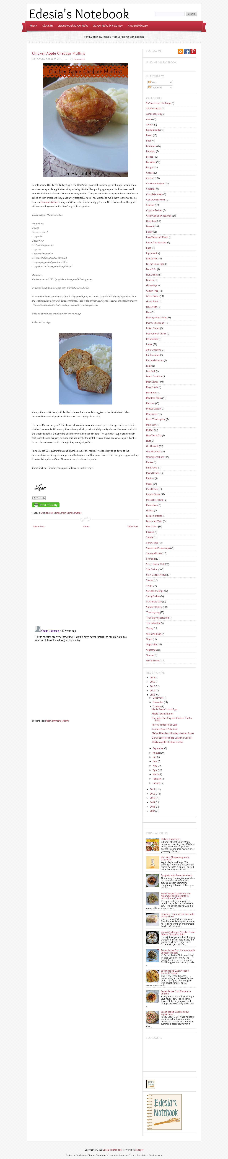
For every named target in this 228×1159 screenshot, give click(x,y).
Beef (148, 140)
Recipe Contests (154, 515)
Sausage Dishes (154, 553)
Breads (149, 156)
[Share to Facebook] (44, 498)
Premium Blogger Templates (133, 1155)
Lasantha (113, 1155)
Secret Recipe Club (155, 564)
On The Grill (152, 446)
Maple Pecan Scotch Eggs (164, 709)
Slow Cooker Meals (156, 574)
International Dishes (156, 333)
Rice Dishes (152, 526)
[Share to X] (40, 498)
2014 (152, 690)
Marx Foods (152, 387)
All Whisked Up (153, 108)
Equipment (151, 253)
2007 (152, 811)
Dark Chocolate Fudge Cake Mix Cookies (172, 737)
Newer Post (39, 526)
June (155, 761)
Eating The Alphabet (156, 242)
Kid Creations (153, 355)
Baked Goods (153, 129)
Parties (149, 462)
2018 (152, 677)
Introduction (152, 339)
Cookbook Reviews (155, 199)
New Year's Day (154, 435)
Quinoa (150, 510)
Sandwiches (152, 542)
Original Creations (155, 456)
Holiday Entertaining (156, 317)
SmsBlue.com (155, 1155)
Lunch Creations (154, 376)
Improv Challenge (155, 322)
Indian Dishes (153, 328)
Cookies (150, 205)
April (155, 770)
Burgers (150, 167)
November (158, 702)
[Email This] (33, 498)
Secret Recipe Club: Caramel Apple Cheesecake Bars (178, 951)
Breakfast (151, 162)
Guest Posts (152, 301)
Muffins (78, 512)
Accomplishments (138, 25)
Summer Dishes (154, 607)
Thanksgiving (153, 612)
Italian (149, 344)
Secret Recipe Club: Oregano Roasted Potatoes (175, 972)
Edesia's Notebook (112, 1149)
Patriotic (150, 478)
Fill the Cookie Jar (155, 263)
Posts (154, 82)
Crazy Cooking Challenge (159, 215)
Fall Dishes (54, 512)
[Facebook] (187, 52)
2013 (152, 694)
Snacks (149, 580)
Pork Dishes (152, 489)
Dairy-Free (151, 221)
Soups (149, 585)
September (158, 748)
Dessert (150, 226)
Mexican (150, 403)
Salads (149, 537)
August (156, 752)
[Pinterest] (193, 52)
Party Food (151, 467)
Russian (150, 531)
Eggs (148, 247)
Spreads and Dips (155, 590)
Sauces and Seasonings (158, 548)
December (158, 697)
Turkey (149, 628)
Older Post (133, 526)
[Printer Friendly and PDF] (85, 505)
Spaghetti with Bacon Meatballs (177, 875)
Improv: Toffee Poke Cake (164, 724)
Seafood (150, 558)
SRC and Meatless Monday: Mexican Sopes (173, 733)
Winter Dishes (153, 660)
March (156, 774)
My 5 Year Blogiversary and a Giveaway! (175, 858)
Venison (150, 655)
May (155, 765)
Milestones (151, 414)
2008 (152, 806)
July (155, 757)
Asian (149, 119)
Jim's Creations (153, 349)
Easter (149, 231)
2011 (152, 793)
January (156, 783)
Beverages (151, 146)
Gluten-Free (152, 290)
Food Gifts (151, 269)
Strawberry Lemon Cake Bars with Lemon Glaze (177, 915)
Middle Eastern (153, 408)
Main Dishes (67, 512)
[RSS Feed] (180, 52)
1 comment (79, 59)
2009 (152, 802)
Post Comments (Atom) (57, 720)
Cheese (150, 172)
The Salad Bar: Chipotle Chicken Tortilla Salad (172, 719)
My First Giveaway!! (170, 839)
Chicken (44, 512)
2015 (152, 686)
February (157, 778)
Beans (149, 135)
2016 (152, 681)
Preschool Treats (154, 499)
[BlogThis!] (37, 498)
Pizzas (149, 483)
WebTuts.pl (81, 1155)
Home (33, 25)
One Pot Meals (153, 451)
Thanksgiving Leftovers (157, 617)
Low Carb (151, 371)
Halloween (151, 306)
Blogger (139, 1149)
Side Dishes (152, 569)
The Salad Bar (153, 623)
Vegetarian (151, 649)
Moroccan (151, 424)
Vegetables (151, 644)
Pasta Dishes (152, 473)
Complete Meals (154, 194)
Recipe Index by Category (108, 25)
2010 (152, 798)
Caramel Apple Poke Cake (165, 729)
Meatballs (151, 392)
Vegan (149, 639)
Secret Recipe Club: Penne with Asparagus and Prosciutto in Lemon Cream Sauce (176, 896)
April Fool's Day (154, 113)
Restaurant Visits (154, 521)
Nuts (148, 440)
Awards (150, 124)
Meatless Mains (154, 397)
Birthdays (151, 151)
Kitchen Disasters (155, 360)
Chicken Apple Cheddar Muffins (58, 53)
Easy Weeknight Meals (157, 237)
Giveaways (151, 285)
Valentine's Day (153, 633)
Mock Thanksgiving (155, 419)
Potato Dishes (153, 494)
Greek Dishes (152, 296)
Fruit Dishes (152, 274)
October (157, 706)
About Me (47, 25)
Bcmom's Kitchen (49, 202)
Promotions (152, 505)
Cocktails (151, 188)
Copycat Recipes (154, 210)
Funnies (150, 280)
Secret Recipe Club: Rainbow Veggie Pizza (175, 1013)
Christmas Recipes (155, 183)
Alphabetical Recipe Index (73, 25)
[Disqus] (85, 577)
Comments (156, 87)
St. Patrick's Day (154, 601)
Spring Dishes (153, 596)
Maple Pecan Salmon (162, 713)
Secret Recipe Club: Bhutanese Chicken (176, 992)
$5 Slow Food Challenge (158, 103)
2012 (152, 789)
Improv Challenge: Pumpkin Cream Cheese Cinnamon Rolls (178, 933)
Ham (148, 312)
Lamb (149, 365)
